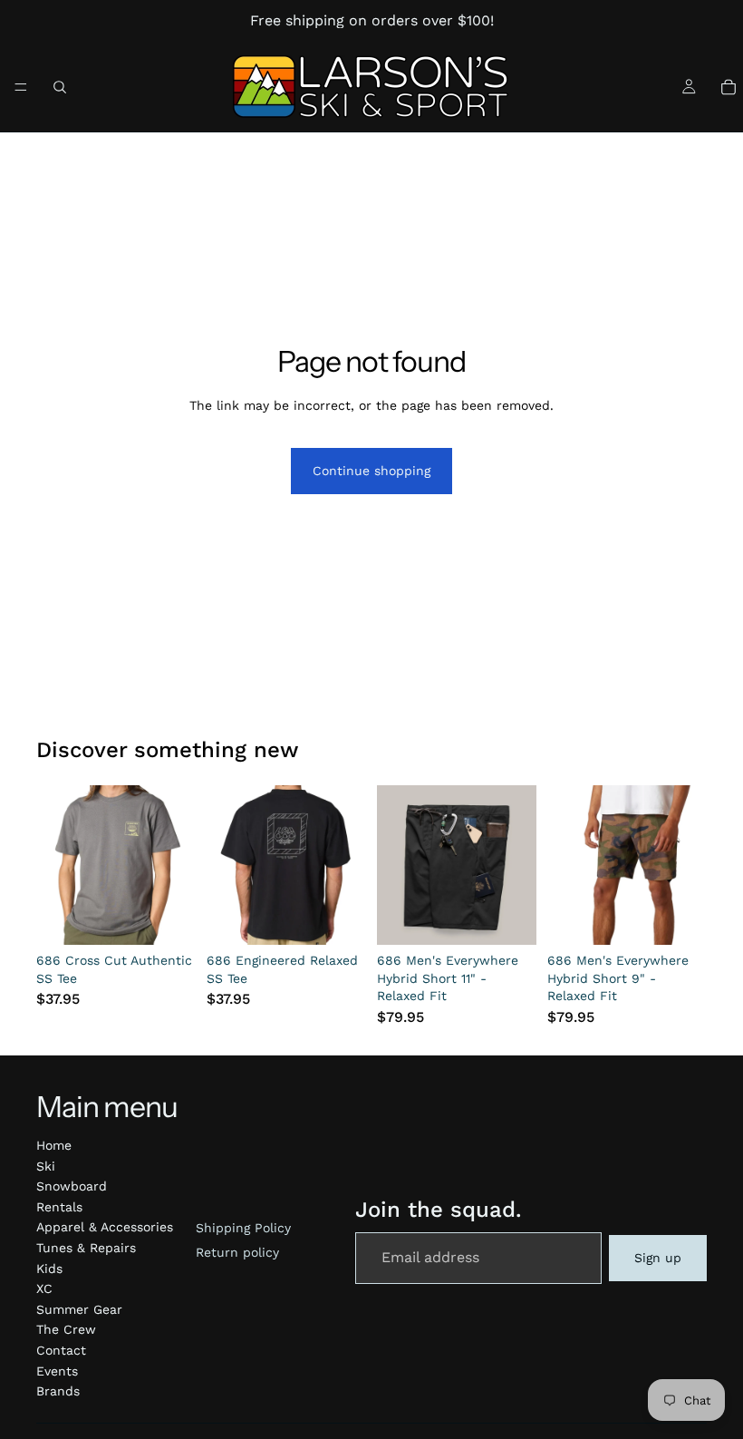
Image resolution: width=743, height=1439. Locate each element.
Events (57, 1371)
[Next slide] (176, 865)
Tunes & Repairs (86, 1247)
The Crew (66, 1329)
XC (44, 1288)
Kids (49, 1268)
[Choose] (167, 916)
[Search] (60, 87)
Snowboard (71, 1186)
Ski (45, 1166)
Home (54, 1145)
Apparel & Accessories (104, 1227)
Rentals (59, 1207)
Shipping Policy (243, 1227)
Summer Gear (79, 1309)
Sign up (657, 1257)
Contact (61, 1350)
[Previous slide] (56, 865)
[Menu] (21, 87)
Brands (58, 1391)
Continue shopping (371, 470)
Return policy (237, 1252)
